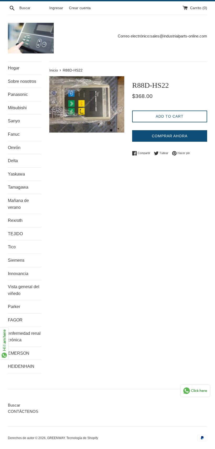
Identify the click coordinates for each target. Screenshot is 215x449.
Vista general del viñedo (23, 290)
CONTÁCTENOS (23, 411)
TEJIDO (15, 234)
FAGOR (15, 320)
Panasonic (18, 94)
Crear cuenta (80, 8)
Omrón (14, 147)
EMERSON (18, 353)
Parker (14, 306)
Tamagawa (18, 187)
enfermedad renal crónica (24, 336)
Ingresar (56, 8)
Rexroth (15, 220)
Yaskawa (16, 174)
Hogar (13, 68)
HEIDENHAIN (21, 366)
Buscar (14, 405)
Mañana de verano (18, 204)
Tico (12, 247)
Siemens (16, 260)
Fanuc (14, 134)
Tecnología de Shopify (82, 438)
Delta (13, 160)
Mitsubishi (17, 108)
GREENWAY (56, 438)
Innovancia (18, 273)
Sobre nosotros (22, 81)
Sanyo (14, 121)
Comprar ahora (169, 136)
